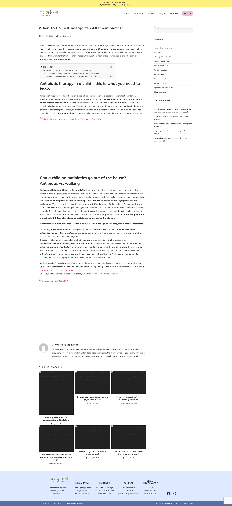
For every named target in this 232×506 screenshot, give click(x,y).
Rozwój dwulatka (160, 70)
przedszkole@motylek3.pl (124, 5)
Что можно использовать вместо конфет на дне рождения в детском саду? (56, 457)
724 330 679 (106, 5)
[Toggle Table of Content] (110, 67)
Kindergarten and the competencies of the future (56, 418)
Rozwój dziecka (159, 74)
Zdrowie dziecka (160, 92)
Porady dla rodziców (161, 61)
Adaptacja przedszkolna (163, 48)
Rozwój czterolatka (161, 66)
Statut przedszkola (163, 503)
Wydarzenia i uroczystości (163, 87)
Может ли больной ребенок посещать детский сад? (128, 398)
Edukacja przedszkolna (162, 57)
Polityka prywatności (183, 503)
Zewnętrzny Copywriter (65, 344)
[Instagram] (174, 493)
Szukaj (156, 27)
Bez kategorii (65, 36)
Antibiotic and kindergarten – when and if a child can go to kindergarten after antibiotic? (80, 76)
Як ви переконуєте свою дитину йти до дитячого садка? (128, 452)
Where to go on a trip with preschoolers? (92, 452)
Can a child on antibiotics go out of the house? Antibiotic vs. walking (72, 73)
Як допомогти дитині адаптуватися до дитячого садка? (92, 398)
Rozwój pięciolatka (161, 79)
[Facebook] (168, 493)
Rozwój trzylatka (160, 83)
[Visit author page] (43, 347)
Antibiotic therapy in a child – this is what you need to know (68, 70)
